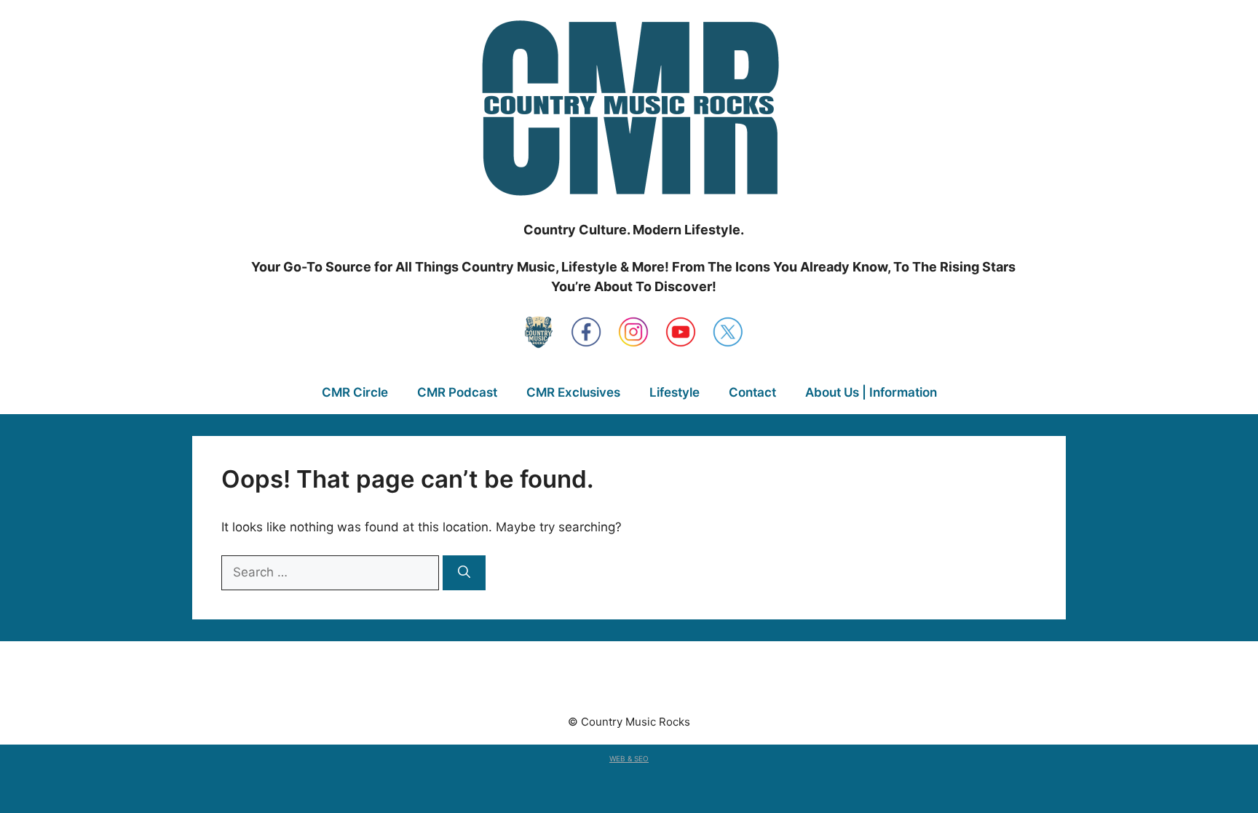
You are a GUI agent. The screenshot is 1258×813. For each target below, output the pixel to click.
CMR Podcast (457, 392)
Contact (752, 392)
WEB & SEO (629, 758)
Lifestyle (674, 392)
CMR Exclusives (573, 392)
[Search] (464, 572)
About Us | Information (871, 392)
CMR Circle (355, 392)
